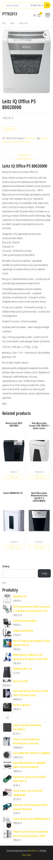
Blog (3, 23)
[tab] (27, 155)
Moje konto (23, 23)
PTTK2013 (9, 14)
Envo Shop (26, 855)
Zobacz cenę (9, 128)
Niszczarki (32, 138)
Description (24, 155)
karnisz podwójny (14, 141)
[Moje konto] (34, 15)
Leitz (27, 138)
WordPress (33, 850)
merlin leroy (25, 141)
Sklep (12, 23)
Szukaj (5, 566)
